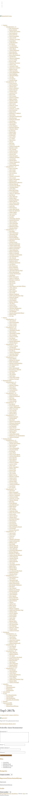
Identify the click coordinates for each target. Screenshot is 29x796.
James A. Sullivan (14, 278)
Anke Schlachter (13, 250)
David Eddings (13, 74)
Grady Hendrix (13, 126)
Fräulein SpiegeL (14, 269)
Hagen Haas (12, 111)
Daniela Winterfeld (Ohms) (16, 313)
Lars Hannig (12, 646)
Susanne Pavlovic (14, 220)
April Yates (12, 376)
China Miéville (13, 196)
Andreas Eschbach (14, 484)
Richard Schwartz (14, 259)
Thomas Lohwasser (14, 176)
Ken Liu (11, 174)
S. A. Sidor (12, 366)
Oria (24, 793)
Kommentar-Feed (8, 765)
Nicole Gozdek (13, 102)
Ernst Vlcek (12, 607)
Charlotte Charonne (14, 63)
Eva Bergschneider (11, 695)
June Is (11, 141)
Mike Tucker (12, 605)
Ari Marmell (12, 347)
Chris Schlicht (13, 671)
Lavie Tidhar (12, 677)
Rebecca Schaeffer (14, 248)
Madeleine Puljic (14, 226)
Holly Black (12, 49)
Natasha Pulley (13, 228)
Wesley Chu (12, 64)
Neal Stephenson (13, 424)
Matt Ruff (12, 240)
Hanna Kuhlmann (14, 165)
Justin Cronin (13, 325)
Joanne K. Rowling (14, 239)
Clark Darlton (13, 479)
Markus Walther (13, 302)
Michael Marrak (13, 184)
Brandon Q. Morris (14, 553)
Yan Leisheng (13, 173)
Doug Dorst (12, 387)
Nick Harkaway (13, 394)
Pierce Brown (13, 459)
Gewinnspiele (10, 690)
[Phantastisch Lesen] (6, 16)
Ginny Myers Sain (14, 203)
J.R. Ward (12, 303)
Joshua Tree (12, 604)
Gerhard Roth (13, 418)
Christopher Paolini (14, 218)
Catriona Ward (13, 371)
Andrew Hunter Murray (15, 555)
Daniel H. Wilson (14, 627)
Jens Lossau (12, 177)
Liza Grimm (12, 107)
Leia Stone (12, 275)
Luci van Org (12, 214)
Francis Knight (13, 525)
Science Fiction (7, 438)
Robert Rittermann (14, 583)
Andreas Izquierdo (14, 146)
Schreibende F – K (11, 82)
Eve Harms (12, 338)
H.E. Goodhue (13, 335)
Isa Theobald (12, 426)
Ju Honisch (12, 135)
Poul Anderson (13, 33)
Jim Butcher (12, 56)
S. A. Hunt (12, 138)
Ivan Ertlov (12, 78)
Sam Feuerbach (13, 85)
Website (2, 752)
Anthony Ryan (13, 242)
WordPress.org (7, 767)
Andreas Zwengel (14, 379)
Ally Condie (12, 473)
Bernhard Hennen (14, 127)
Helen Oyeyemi (13, 409)
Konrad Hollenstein (14, 341)
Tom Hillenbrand (14, 505)
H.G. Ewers (12, 487)
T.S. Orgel (12, 215)
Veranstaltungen (10, 687)
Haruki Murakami (14, 405)
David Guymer (13, 110)
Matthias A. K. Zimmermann (17, 435)
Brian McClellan (13, 190)
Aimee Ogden (13, 212)
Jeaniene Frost (13, 93)
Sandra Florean (13, 89)
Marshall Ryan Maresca (15, 182)
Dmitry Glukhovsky (14, 494)
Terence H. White (14, 310)
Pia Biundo (12, 451)
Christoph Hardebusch (15, 116)
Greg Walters (12, 300)
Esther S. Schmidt (14, 253)
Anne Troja (12, 289)
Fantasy (5, 25)
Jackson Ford (13, 91)
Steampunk (6, 632)
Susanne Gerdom (14, 97)
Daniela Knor (13, 160)
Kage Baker (12, 41)
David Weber (12, 616)
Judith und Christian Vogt (16, 295)
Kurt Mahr (12, 544)
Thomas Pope (13, 569)
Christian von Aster (14, 39)
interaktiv (5, 684)
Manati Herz (12, 132)
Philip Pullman (13, 666)
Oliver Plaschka (13, 223)
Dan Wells (12, 372)
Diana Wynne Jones (14, 512)
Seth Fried (12, 490)
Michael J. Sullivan (14, 280)
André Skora (12, 673)
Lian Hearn (12, 121)
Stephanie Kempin (14, 157)
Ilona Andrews (13, 34)
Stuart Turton (12, 427)
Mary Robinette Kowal (15, 527)
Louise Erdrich (13, 390)
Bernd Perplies (13, 660)
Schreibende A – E (11, 27)
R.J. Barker (12, 44)
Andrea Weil (12, 305)
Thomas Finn (12, 86)
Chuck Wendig (13, 306)
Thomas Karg (13, 517)
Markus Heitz (13, 122)
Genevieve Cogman (14, 67)
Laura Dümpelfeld (14, 72)
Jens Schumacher (14, 256)
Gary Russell (12, 588)
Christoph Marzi (13, 187)
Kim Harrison (13, 118)
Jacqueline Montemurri (15, 550)
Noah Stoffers (13, 676)
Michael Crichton (14, 476)
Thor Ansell (12, 446)
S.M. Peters (12, 662)
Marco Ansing (13, 635)
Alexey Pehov (13, 221)
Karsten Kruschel (14, 530)
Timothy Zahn (13, 629)
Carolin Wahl (13, 299)
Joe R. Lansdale (13, 346)
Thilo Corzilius (13, 71)
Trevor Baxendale (14, 448)
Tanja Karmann (13, 155)
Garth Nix (12, 206)
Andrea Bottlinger (14, 50)
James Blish (12, 453)
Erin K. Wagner (13, 613)
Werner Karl (12, 154)
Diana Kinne (12, 399)
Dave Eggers (12, 388)
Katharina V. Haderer (15, 113)
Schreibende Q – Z (11, 229)
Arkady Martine (13, 547)
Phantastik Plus (7, 380)
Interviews (9, 685)
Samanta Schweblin (14, 421)
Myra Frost (12, 94)
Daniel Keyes (13, 520)
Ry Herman (12, 130)
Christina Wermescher (15, 308)
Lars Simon (12, 264)
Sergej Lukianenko (14, 179)
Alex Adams (12, 321)
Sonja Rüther (12, 358)
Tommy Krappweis (14, 162)
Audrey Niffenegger (14, 352)
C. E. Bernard (13, 45)
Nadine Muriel (13, 201)
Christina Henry (13, 129)
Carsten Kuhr (9, 696)
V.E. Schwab (12, 258)
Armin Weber (13, 615)
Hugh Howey (12, 506)
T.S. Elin (11, 77)
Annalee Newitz (13, 558)
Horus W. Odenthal (14, 210)
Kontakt (5, 701)
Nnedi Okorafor (13, 561)
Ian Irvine (12, 144)
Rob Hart (11, 501)
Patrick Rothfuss (13, 237)
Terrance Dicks (13, 482)
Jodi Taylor (12, 283)
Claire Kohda (13, 401)
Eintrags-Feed (7, 764)
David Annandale (14, 36)
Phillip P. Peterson (14, 659)
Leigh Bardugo (13, 42)
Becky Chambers (14, 467)
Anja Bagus (12, 637)
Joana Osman (13, 412)
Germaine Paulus (14, 354)
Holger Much (13, 198)
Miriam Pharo (13, 413)
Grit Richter (12, 670)
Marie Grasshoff (13, 492)
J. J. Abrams (12, 383)
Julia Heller (12, 124)
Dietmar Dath (13, 481)
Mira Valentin (13, 291)
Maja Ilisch (12, 140)
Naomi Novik (13, 207)
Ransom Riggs (13, 236)
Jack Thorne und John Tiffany (17, 286)
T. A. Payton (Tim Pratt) (15, 571)
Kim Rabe (12, 231)
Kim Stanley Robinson (15, 585)
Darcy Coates (13, 324)
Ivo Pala (11, 217)
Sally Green (12, 104)
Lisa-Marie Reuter (14, 582)
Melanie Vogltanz (14, 294)
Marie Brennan (13, 53)
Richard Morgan (13, 552)
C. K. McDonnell (13, 192)
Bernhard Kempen (14, 519)
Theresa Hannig (13, 500)
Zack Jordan (12, 514)
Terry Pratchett (13, 225)
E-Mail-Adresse (5, 747)
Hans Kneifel (12, 523)
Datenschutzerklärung (12, 706)
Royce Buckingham (14, 55)
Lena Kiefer (12, 159)
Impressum (9, 704)
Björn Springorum (14, 272)
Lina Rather (12, 578)
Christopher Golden (14, 333)
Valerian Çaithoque (14, 58)
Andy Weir (12, 618)
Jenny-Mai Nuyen (14, 209)
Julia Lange (12, 170)
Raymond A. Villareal (15, 369)
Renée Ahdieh (13, 30)
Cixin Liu (11, 536)
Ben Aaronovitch (14, 28)
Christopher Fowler (14, 330)
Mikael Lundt (13, 181)
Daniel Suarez (13, 600)
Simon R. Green (13, 105)
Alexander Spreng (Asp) (16, 270)
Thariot (11, 284)
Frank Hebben (13, 503)
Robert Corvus (13, 69)
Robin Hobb (12, 133)
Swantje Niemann (14, 204)
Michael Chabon (13, 385)
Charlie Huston (13, 343)
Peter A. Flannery (14, 88)
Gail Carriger (12, 638)
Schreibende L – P (11, 166)
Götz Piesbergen (10, 698)
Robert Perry (12, 566)
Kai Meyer (12, 195)
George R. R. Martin (14, 185)
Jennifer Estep (13, 80)
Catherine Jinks (13, 151)
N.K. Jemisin (12, 149)
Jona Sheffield (13, 593)
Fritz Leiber (12, 171)
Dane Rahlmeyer (13, 232)
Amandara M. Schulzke (15, 255)
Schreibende (6, 692)
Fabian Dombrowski (14, 643)
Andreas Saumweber (14, 247)
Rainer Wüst (12, 314)
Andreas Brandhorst (14, 456)
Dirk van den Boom (14, 454)
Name (2, 744)
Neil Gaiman (12, 96)
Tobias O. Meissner (14, 193)
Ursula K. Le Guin (14, 108)
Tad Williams (12, 311)
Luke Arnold (12, 38)
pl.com (5, 693)
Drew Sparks (12, 596)
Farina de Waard (13, 297)
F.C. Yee (11, 316)
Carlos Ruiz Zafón (14, 377)
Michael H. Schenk (14, 360)
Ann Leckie (12, 533)
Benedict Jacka (13, 148)
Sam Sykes (12, 281)
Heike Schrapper (13, 361)
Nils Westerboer (13, 624)
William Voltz (13, 611)
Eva (17, 715)
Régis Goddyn (13, 99)
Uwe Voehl (12, 292)
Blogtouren (9, 688)
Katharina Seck (13, 261)
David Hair (12, 115)
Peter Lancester (13, 168)
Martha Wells (13, 621)
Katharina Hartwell (14, 119)
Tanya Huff (12, 137)
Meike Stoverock (14, 277)
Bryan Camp (12, 61)
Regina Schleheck (14, 251)
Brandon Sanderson (14, 243)
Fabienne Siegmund (14, 262)
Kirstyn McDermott (14, 349)
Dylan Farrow (13, 83)
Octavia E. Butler (14, 462)
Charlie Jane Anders (14, 31)
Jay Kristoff (12, 163)
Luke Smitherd (13, 594)
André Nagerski (13, 556)
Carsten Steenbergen (15, 273)
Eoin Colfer (12, 471)
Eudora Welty (13, 431)
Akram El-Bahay (13, 75)
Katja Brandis (13, 52)
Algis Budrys (12, 460)
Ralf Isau (11, 143)
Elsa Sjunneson (13, 266)
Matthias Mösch (13, 654)
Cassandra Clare (13, 66)
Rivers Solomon (13, 267)
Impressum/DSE (7, 703)
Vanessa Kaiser (13, 152)
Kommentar (3, 731)
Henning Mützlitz (14, 199)
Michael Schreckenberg (15, 363)
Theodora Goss (13, 100)
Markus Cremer (13, 641)
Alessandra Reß (13, 234)
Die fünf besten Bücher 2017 (8, 724)
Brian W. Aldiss (13, 442)
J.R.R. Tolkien (13, 288)
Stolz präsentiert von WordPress (9, 793)
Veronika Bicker (13, 47)
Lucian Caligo (13, 60)
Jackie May (12, 188)
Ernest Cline (12, 470)
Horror (5, 317)
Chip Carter (12, 465)
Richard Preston (13, 416)
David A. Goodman (14, 495)
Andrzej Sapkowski (14, 245)
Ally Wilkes (12, 374)
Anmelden (6, 762)
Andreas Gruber (13, 336)
